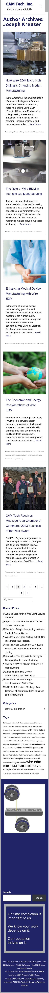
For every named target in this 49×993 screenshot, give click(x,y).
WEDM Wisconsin (23, 975)
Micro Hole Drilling (19, 132)
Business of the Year (12, 572)
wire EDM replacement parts (27, 769)
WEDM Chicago (35, 975)
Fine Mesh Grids (16, 741)
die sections (32, 726)
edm (30, 451)
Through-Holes (28, 758)
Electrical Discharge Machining (15, 734)
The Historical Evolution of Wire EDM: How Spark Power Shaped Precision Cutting (24, 648)
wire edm (27, 132)
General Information (15, 709)
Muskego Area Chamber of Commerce (21, 751)
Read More (35, 124)
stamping (19, 758)
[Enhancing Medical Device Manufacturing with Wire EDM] (24, 261)
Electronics (10, 737)
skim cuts (34, 755)
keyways (26, 744)
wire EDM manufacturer (37, 132)
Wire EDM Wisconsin (23, 965)
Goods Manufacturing (28, 741)
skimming (42, 755)
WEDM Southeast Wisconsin (28, 972)
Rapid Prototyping (24, 755)
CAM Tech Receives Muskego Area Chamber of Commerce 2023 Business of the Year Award (24, 691)
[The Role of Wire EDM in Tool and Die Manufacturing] (24, 161)
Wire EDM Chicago (38, 965)
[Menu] (40, 6)
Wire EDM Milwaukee (10, 962)
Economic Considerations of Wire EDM (17, 451)
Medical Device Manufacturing (15, 343)
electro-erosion (32, 733)
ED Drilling (24, 730)
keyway (6, 744)
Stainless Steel (9, 758)
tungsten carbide (19, 763)
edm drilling (9, 132)
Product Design (13, 755)
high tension (39, 741)
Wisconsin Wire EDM (24, 968)
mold (36, 748)
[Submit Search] (5, 599)
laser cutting (35, 744)
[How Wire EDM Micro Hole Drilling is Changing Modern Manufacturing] (24, 53)
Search (7, 892)
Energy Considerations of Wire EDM (22, 455)
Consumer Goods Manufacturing (18, 726)
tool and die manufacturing (14, 231)
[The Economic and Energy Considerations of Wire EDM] (24, 373)
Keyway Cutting (16, 744)
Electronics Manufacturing (22, 737)
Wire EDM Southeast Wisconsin (30, 962)
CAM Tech (22, 572)
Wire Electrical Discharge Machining (28, 773)
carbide (26, 723)
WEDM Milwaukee (11, 972)
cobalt (32, 723)
